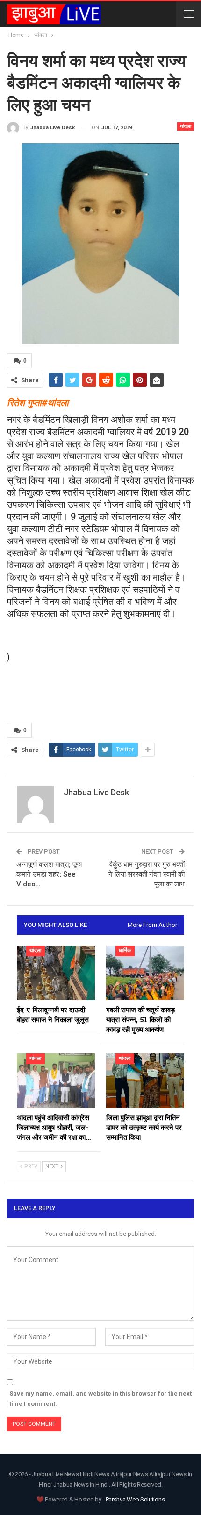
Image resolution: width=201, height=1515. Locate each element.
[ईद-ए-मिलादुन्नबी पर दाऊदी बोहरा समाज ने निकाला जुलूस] (56, 973)
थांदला (186, 126)
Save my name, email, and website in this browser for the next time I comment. (100, 1398)
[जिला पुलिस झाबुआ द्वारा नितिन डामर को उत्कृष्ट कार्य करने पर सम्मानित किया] (145, 1080)
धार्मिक (125, 950)
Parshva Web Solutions (135, 1499)
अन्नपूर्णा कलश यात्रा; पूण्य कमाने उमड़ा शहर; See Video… (49, 874)
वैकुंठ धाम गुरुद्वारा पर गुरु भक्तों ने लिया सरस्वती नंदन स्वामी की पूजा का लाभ (146, 874)
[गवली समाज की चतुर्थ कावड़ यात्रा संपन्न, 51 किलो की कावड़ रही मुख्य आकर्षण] (145, 973)
